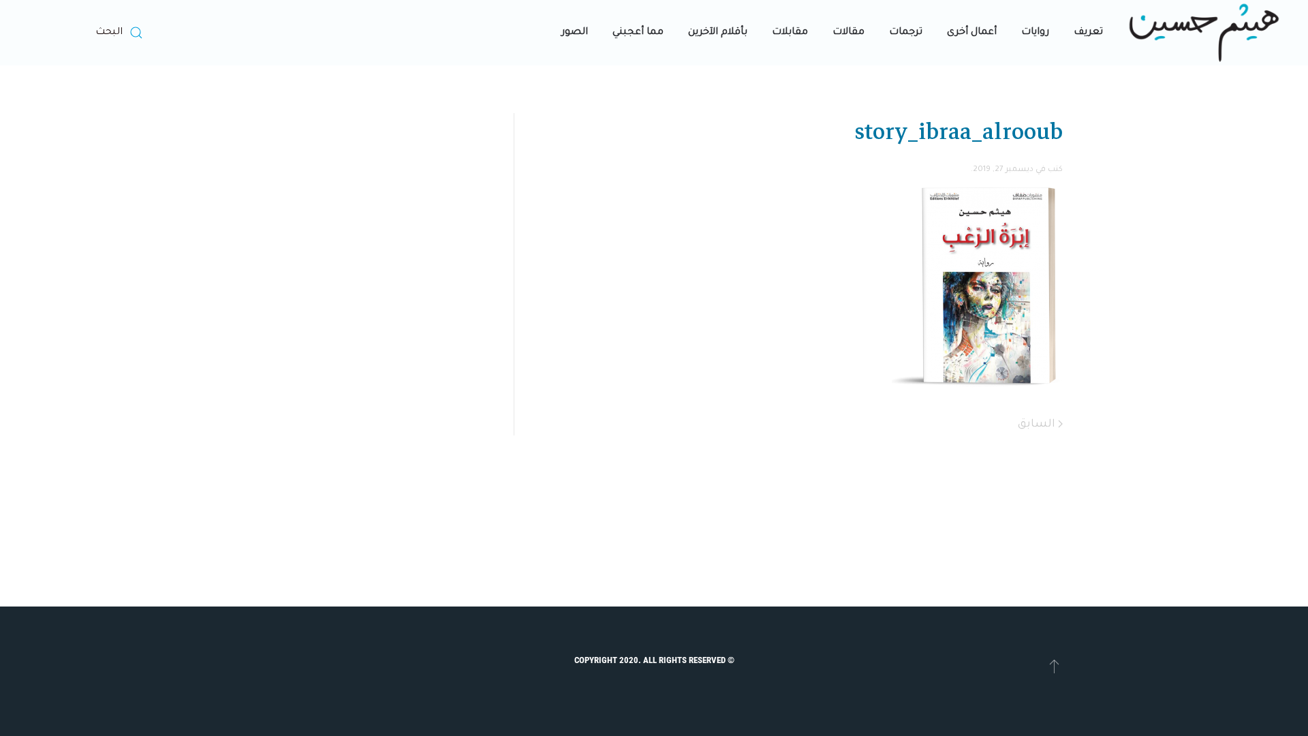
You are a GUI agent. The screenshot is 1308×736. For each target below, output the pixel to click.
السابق (1038, 424)
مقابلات (790, 32)
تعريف (1088, 32)
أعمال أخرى (972, 32)
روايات (1035, 32)
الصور (574, 32)
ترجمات (905, 32)
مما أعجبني (638, 32)
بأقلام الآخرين (717, 32)
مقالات (848, 32)
